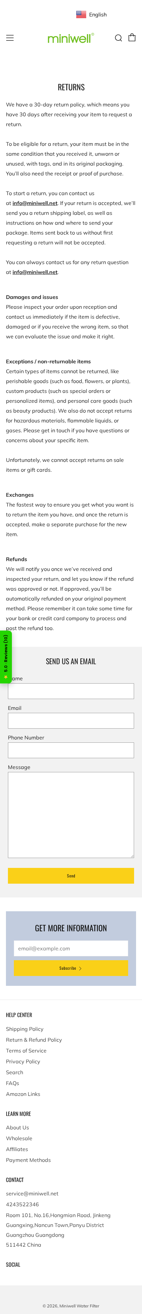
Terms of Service (26, 1050)
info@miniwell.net (35, 203)
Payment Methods (28, 1160)
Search (14, 1072)
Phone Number (26, 737)
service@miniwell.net (32, 1193)
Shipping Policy (25, 1029)
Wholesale (19, 1138)
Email (14, 708)
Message (19, 767)
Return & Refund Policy (34, 1039)
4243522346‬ (22, 1204)
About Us (17, 1127)
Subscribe (67, 968)
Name (15, 678)
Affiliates (17, 1149)
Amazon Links (23, 1094)
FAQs (12, 1083)
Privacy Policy (23, 1061)
